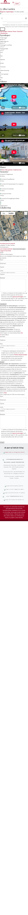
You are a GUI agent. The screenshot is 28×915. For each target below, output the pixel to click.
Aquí (5, 392)
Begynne (2, 11)
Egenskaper (10, 11)
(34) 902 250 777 (8, 473)
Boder (2, 63)
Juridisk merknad (19, 476)
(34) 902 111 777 (9, 471)
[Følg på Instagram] (12, 481)
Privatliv (11, 478)
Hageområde (4, 48)
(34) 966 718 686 (18, 471)
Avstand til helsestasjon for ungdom (12, 184)
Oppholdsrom (4, 41)
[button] (2, 29)
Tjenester (20, 31)
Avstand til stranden (7, 189)
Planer (15, 31)
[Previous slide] (2, 18)
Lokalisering (3, 33)
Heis (1, 77)
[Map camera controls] (25, 232)
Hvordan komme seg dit (7, 243)
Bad (1, 56)
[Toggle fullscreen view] (25, 213)
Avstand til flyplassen (6, 174)
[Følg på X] (10, 481)
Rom (1, 52)
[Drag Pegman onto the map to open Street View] (25, 237)
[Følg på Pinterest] (15, 481)
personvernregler (18, 296)
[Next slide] (26, 18)
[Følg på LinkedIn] (19, 481)
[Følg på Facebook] (8, 481)
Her (22, 333)
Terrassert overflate (6, 45)
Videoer (10, 31)
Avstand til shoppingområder (10, 198)
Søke (17, 3)
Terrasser (3, 67)
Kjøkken (2, 59)
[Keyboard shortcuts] (11, 240)
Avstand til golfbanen (7, 179)
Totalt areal (3, 38)
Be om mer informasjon (19, 249)
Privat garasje (4, 74)
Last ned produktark (6, 249)
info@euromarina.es (18, 473)
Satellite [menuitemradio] (11, 213)
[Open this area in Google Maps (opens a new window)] (2, 240)
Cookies (16, 478)
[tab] (7, 21)
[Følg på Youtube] (17, 481)
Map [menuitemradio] (4, 213)
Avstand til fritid (6, 193)
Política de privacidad (20, 354)
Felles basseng (4, 70)
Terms (26, 240)
